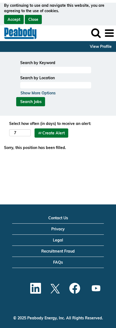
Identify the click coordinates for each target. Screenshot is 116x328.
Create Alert (53, 133)
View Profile (101, 46)
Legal (58, 240)
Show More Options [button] (38, 93)
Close (33, 19)
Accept (14, 19)
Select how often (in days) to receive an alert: (50, 123)
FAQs (58, 262)
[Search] (96, 32)
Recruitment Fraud (58, 251)
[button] (109, 33)
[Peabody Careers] (18, 33)
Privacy (58, 229)
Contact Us (58, 218)
